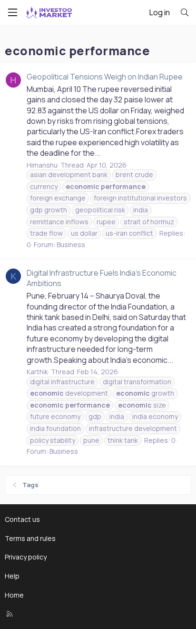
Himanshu (42, 165)
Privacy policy (26, 556)
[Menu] (12, 12)
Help (12, 575)
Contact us (22, 519)
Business (71, 244)
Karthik (37, 371)
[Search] (184, 12)
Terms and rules (30, 538)
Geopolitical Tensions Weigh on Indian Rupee (105, 76)
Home (14, 594)
